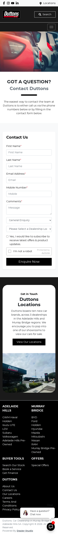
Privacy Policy (11, 509)
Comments (14, 201)
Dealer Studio (25, 531)
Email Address (16, 174)
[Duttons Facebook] (4, 3)
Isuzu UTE (8, 425)
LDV (5, 429)
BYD (34, 417)
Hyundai (36, 429)
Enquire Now (29, 261)
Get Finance (10, 473)
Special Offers (40, 465)
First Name (13, 146)
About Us (8, 486)
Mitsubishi (38, 436)
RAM (34, 444)
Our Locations (11, 494)
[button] (51, 27)
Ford (34, 421)
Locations (49, 3)
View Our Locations (29, 342)
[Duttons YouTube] (13, 3)
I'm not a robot (22, 251)
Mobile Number (17, 187)
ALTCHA (46, 253)
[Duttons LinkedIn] (18, 3)
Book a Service (11, 469)
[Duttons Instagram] (9, 3)
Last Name (13, 160)
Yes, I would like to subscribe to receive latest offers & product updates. (30, 240)
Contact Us (9, 490)
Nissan (35, 440)
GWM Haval (9, 417)
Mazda (35, 433)
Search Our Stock (13, 465)
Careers (7, 498)
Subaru (7, 433)
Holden (7, 421)
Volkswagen (10, 436)
